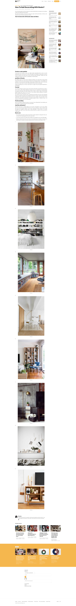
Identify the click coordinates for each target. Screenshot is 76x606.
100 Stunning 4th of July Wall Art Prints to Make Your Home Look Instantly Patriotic (53, 41)
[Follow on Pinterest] (60, 601)
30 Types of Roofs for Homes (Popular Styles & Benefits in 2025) (53, 14)
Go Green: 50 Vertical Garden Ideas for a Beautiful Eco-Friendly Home (53, 57)
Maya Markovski (19, 561)
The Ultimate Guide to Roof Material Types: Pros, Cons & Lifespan (52, 18)
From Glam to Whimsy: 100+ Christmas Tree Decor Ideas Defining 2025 (52, 45)
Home (16, 5)
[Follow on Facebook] (57, 601)
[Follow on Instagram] (59, 601)
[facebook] (18, 519)
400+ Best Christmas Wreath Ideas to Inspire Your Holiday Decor (53, 49)
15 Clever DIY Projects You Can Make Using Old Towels (53, 33)
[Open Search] (60, 1)
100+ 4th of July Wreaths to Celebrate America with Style (53, 52)
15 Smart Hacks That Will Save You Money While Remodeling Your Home (53, 22)
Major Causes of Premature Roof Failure (53, 25)
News (19, 5)
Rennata (19, 516)
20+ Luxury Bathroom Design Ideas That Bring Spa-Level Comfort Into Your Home (53, 29)
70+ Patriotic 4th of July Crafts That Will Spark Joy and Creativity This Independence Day (53, 61)
